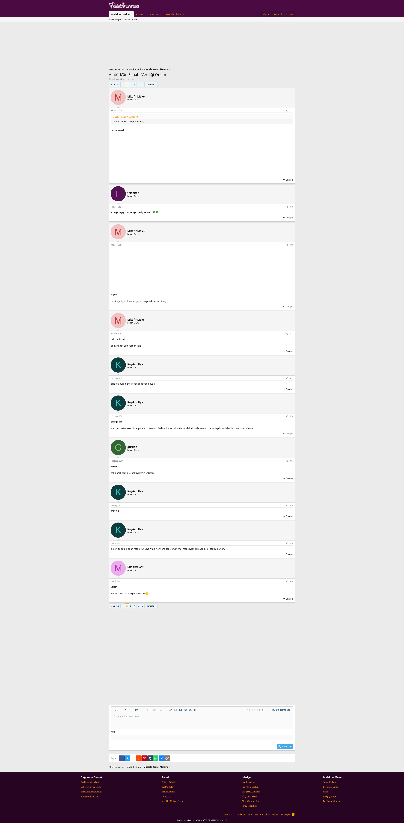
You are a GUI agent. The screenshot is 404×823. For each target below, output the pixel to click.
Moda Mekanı (248, 782)
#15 (291, 378)
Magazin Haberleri (251, 791)
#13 (291, 245)
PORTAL (140, 14)
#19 (291, 543)
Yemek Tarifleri (168, 791)
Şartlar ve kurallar (244, 814)
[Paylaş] (287, 111)
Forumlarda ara (131, 19)
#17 (291, 461)
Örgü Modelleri (249, 796)
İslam (325, 791)
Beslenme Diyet (330, 786)
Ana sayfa (285, 814)
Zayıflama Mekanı (331, 801)
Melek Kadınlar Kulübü (91, 791)
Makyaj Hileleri (330, 796)
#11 (291, 110)
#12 (291, 207)
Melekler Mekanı (121, 14)
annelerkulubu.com (90, 796)
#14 (291, 333)
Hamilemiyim (173, 14)
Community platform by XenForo (202, 820)
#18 (291, 505)
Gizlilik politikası (262, 814)
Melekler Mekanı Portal (172, 801)
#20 (291, 581)
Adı (112, 731)
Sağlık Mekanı (329, 782)
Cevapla (289, 179)
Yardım (275, 814)
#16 (291, 416)
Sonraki (150, 84)
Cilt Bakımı (166, 796)
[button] (155, 14)
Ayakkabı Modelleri (90, 782)
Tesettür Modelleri (250, 801)
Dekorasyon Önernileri (91, 786)
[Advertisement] (202, 46)
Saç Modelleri (168, 786)
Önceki (116, 84)
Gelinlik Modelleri (250, 786)
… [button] (138, 84)
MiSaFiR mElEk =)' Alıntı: (124, 116)
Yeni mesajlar (115, 19)
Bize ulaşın (229, 814)
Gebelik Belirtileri (169, 782)
